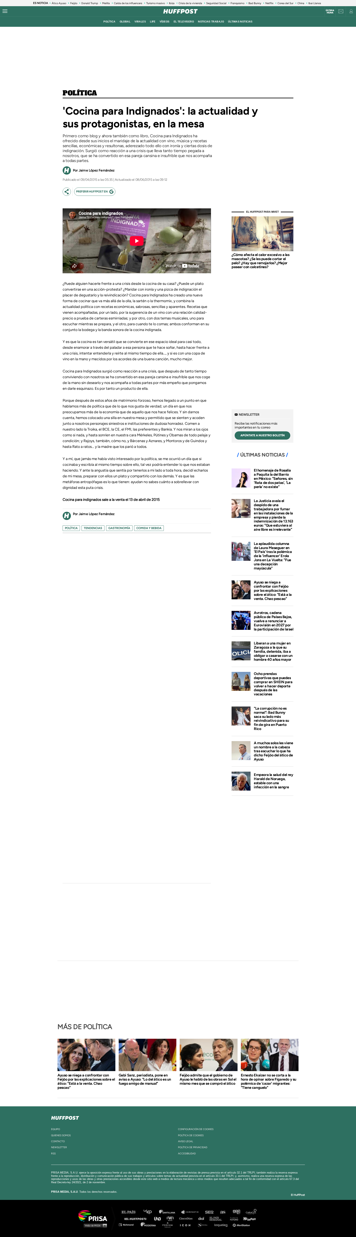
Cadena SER (209, 1212)
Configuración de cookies (195, 1129)
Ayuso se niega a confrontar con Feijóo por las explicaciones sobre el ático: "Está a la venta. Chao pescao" (273, 590)
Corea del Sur (285, 3)
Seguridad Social (216, 3)
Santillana (170, 1212)
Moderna (148, 1224)
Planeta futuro (233, 1218)
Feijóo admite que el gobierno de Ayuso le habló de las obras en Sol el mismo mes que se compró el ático (208, 1079)
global (125, 21)
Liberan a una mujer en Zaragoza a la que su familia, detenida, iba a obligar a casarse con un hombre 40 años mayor (273, 651)
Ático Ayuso (59, 3)
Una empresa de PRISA (94, 1215)
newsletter (59, 1147)
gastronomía (119, 528)
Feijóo (73, 3)
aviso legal (185, 1141)
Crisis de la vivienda (190, 3)
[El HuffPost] (180, 11)
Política (80, 93)
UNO (159, 1218)
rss (53, 1153)
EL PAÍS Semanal (217, 1218)
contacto (58, 1141)
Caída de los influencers (128, 3)
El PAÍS (131, 1212)
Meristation (242, 1224)
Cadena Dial (202, 1218)
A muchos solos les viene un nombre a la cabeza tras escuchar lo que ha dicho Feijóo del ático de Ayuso (273, 751)
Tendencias (93, 528)
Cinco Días (187, 1218)
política (109, 21)
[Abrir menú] (4, 11)
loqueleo (222, 1224)
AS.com (222, 1212)
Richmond (128, 1224)
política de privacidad (192, 1147)
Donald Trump (89, 3)
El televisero (184, 21)
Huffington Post (136, 1218)
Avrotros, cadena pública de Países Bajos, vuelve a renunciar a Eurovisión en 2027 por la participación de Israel (273, 620)
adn (236, 1212)
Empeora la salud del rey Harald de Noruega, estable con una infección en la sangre (273, 780)
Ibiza (171, 3)
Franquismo (237, 3)
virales (140, 21)
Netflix (269, 3)
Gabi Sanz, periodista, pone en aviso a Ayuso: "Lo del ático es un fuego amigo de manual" (145, 1079)
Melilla (106, 3)
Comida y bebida (149, 528)
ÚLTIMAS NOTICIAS (240, 21)
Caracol (251, 1212)
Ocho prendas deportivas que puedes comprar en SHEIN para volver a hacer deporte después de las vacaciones (273, 683)
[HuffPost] (65, 1117)
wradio (171, 1218)
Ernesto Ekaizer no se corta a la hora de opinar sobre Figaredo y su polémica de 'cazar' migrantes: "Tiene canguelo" (268, 1081)
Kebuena (247, 1218)
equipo (55, 1129)
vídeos (165, 21)
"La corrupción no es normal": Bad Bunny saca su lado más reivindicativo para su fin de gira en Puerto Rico (271, 718)
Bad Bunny (254, 3)
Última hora (330, 11)
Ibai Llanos (314, 3)
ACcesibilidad (187, 1153)
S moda (204, 1224)
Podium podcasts (169, 1224)
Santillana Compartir (192, 1212)
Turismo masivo (155, 3)
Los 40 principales (150, 1212)
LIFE (153, 21)
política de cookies (191, 1135)
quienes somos (61, 1135)
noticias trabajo (211, 21)
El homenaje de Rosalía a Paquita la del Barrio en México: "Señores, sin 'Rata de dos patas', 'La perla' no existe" (273, 478)
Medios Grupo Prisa (94, 1225)
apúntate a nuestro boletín (262, 435)
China (300, 3)
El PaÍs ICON (186, 1224)
